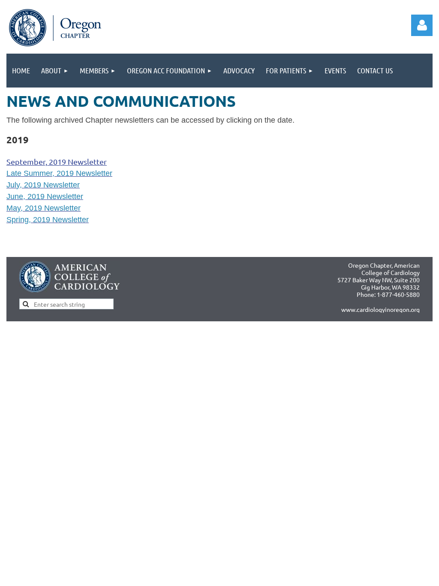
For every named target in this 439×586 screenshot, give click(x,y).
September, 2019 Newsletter (56, 161)
